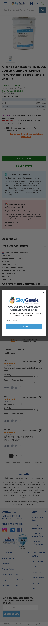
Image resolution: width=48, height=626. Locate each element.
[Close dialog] (43, 292)
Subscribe (24, 326)
